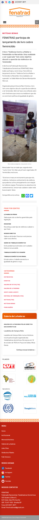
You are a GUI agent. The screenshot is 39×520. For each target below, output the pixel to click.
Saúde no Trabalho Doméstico (15, 243)
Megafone (7, 224)
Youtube (8, 481)
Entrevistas (8, 277)
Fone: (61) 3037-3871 (9, 505)
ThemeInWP (23, 517)
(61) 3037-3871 (20, 2)
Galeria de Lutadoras (8, 444)
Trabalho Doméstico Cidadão (14, 252)
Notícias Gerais (10, 33)
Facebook (8, 468)
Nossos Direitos (10, 233)
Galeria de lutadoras (11, 288)
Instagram (8, 472)
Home (4, 431)
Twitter (7, 477)
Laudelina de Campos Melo (14, 331)
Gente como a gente (11, 292)
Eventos (7, 281)
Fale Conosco (6, 457)
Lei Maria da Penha (10, 214)
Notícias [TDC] (9, 299)
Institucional (6, 435)
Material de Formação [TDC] (13, 296)
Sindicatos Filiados (8, 453)
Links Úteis (5, 448)
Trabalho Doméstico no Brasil (15, 256)
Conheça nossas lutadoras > (25, 350)
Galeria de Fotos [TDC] (12, 284)
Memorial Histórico (8, 440)
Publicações (8, 307)
